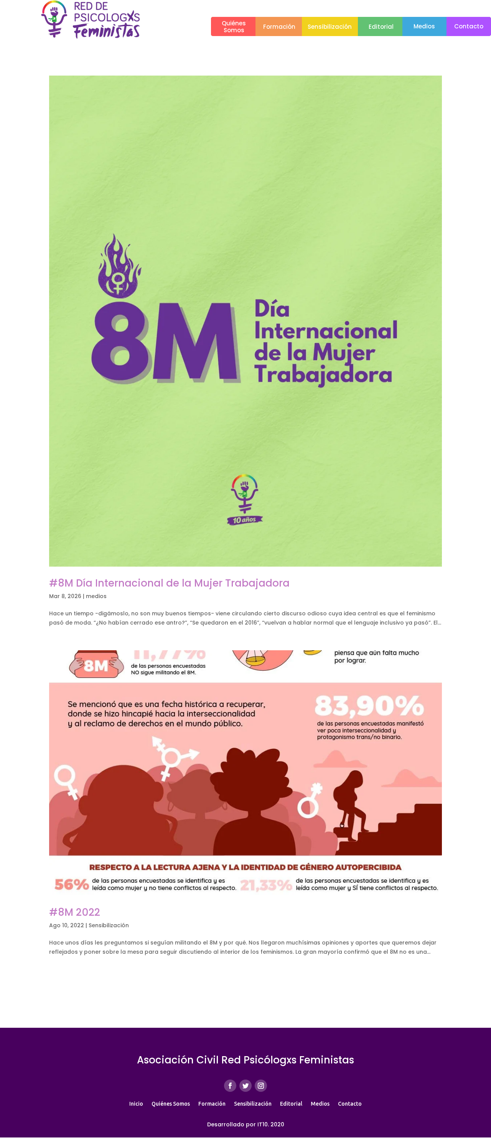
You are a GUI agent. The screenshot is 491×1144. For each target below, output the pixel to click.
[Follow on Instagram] (261, 1086)
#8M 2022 (74, 912)
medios (96, 596)
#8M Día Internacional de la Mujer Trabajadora (169, 583)
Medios (424, 26)
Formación (279, 27)
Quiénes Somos (171, 1103)
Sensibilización (330, 27)
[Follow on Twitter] (245, 1086)
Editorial (381, 27)
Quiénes (234, 23)
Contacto (468, 26)
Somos (234, 30)
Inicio (136, 1103)
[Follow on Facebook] (230, 1086)
